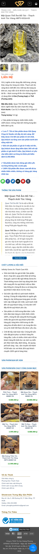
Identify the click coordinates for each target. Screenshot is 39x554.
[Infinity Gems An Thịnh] (19, 4)
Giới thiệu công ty (8, 478)
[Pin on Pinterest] (23, 181)
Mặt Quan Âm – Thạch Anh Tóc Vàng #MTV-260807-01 (29, 394)
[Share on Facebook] (8, 181)
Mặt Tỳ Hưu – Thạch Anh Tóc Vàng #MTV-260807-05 (29, 426)
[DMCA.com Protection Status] (19, 530)
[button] (3, 4)
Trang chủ (6, 10)
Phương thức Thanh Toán (10, 481)
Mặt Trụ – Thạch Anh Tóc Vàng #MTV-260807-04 (10, 426)
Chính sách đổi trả (8, 488)
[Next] (35, 43)
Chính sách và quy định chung (12, 486)
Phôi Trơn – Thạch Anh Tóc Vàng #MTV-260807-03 (10, 394)
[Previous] (4, 43)
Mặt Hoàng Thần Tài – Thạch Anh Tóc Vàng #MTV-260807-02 (10, 458)
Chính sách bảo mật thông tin (12, 483)
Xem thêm (19, 258)
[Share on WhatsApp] (2, 181)
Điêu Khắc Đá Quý (21, 10)
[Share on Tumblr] (28, 181)
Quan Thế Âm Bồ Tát (13, 203)
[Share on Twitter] (13, 181)
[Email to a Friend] (18, 181)
